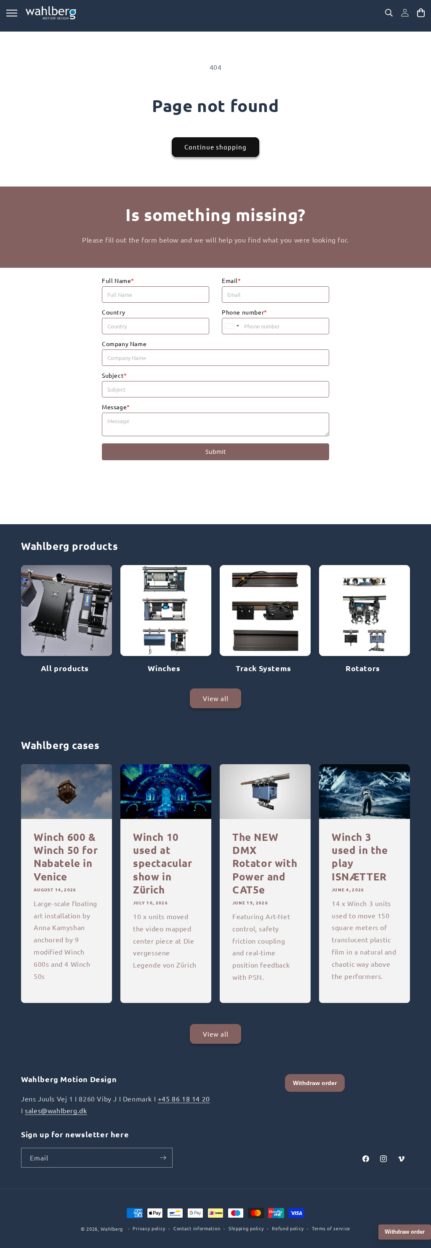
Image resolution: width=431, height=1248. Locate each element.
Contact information (196, 1228)
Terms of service (331, 1228)
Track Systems (263, 668)
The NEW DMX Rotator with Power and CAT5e (264, 863)
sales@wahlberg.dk (56, 1110)
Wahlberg (112, 1228)
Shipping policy (246, 1228)
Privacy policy (149, 1228)
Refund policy (287, 1228)
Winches (164, 668)
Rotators (363, 668)
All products (65, 668)
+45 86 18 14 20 (184, 1098)
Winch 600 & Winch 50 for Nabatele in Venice (66, 856)
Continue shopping (215, 147)
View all (216, 698)
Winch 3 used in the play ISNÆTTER (360, 856)
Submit (215, 452)
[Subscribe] (163, 1158)
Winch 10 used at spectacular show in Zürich (162, 863)
